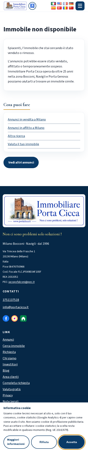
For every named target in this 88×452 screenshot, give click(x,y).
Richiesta (9, 352)
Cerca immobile (14, 346)
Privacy (8, 395)
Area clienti (11, 377)
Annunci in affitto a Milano (26, 128)
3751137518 (11, 300)
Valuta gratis (12, 389)
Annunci (8, 339)
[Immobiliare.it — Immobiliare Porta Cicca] (23, 318)
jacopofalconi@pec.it (22, 282)
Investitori (10, 364)
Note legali (10, 401)
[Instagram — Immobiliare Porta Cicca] (14, 318)
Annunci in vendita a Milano (27, 119)
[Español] (53, 8)
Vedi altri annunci (21, 162)
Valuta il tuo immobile (23, 144)
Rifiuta (44, 442)
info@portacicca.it (16, 307)
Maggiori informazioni (16, 442)
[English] (59, 3)
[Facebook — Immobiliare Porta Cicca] (6, 318)
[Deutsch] (71, 3)
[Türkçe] (59, 8)
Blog (6, 370)
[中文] (71, 8)
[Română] (65, 8)
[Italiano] (53, 3)
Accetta (71, 442)
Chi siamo (9, 358)
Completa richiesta (16, 383)
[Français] (65, 3)
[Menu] (80, 5)
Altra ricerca (16, 136)
